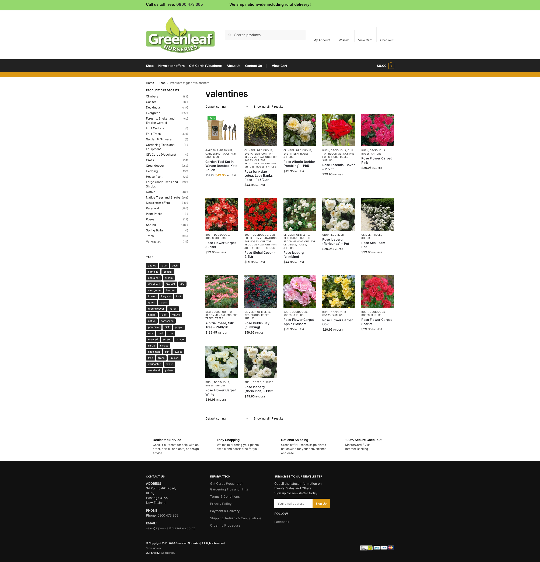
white (169, 364)
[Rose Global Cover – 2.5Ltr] (260, 214)
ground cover (156, 308)
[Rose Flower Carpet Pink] (377, 130)
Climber (250, 150)
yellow (169, 370)
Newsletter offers (158, 202)
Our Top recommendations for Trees (221, 315)
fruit (178, 296)
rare (150, 333)
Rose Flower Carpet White (220, 392)
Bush (325, 150)
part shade (167, 321)
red (160, 333)
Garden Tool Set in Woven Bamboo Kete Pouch (221, 166)
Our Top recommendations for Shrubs (260, 163)
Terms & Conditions (225, 496)
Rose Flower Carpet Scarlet (376, 322)
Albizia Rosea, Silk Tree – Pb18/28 (219, 325)
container (154, 277)
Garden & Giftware (219, 150)
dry (182, 284)
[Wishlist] (232, 120)
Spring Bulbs (155, 230)
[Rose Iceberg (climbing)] (299, 214)
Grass (150, 160)
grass (151, 302)
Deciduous (264, 150)
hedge (152, 314)
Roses (260, 166)
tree (150, 357)
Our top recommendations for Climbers (299, 241)
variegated (154, 364)
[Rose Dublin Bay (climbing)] (260, 291)
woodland (154, 370)
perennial (153, 327)
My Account (321, 40)
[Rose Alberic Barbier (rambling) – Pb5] (299, 130)
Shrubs (271, 166)
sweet (178, 351)
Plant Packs (154, 214)
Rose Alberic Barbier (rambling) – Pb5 (299, 164)
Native (150, 192)
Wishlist (344, 40)
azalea (152, 265)
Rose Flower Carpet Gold (337, 322)
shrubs (164, 345)
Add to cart (222, 184)
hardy (173, 308)
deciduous (154, 284)
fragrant (166, 296)
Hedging (152, 171)
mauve (176, 314)
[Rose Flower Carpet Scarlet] (377, 291)
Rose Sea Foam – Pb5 (374, 245)
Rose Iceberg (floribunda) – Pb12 (258, 389)
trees (161, 357)
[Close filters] (189, 91)
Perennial (152, 208)
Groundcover (155, 165)
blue (164, 265)
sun (167, 351)
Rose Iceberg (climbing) (293, 255)
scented (153, 339)
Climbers (302, 234)
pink (167, 327)
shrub (151, 345)
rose (170, 333)
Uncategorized (333, 234)
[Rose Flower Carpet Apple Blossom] (299, 291)
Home (150, 83)
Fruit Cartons (155, 128)
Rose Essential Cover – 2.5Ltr (338, 167)
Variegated (153, 241)
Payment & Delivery (225, 511)
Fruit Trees (153, 133)
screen (167, 339)
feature (170, 290)
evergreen (154, 290)
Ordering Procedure (225, 525)
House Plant (154, 176)
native (152, 321)
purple (179, 327)
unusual (174, 357)
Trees (219, 318)
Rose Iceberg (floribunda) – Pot (335, 241)
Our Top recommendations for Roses (260, 157)
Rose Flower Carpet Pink (376, 160)
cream (169, 277)
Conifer (151, 102)
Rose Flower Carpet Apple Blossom (298, 322)
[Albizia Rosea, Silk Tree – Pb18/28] (221, 291)
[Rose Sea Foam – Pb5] (377, 214)
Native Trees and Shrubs (163, 197)
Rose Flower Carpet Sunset (220, 245)
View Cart (365, 40)
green (163, 302)
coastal (168, 271)
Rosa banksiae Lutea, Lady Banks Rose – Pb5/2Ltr (258, 175)
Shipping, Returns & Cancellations (235, 518)
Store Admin (153, 548)
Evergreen (252, 153)
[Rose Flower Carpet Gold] (338, 291)
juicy (164, 314)
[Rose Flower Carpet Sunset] (221, 214)
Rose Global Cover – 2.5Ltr (259, 255)
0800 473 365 (189, 4)
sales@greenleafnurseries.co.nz (170, 528)
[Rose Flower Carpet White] (221, 362)
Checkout (387, 40)
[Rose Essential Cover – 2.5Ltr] (338, 130)
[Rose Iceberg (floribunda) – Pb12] (260, 362)
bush (175, 265)
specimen (154, 351)
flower (152, 296)
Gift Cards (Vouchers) (161, 154)
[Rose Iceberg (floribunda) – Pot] (338, 214)
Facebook (281, 522)
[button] (385, 65)
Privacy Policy (220, 504)
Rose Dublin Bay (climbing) (256, 325)
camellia (153, 271)
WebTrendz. (168, 552)
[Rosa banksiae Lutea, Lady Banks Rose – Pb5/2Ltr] (260, 130)
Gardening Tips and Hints (229, 489)
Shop (162, 83)
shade (180, 339)
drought (170, 284)
